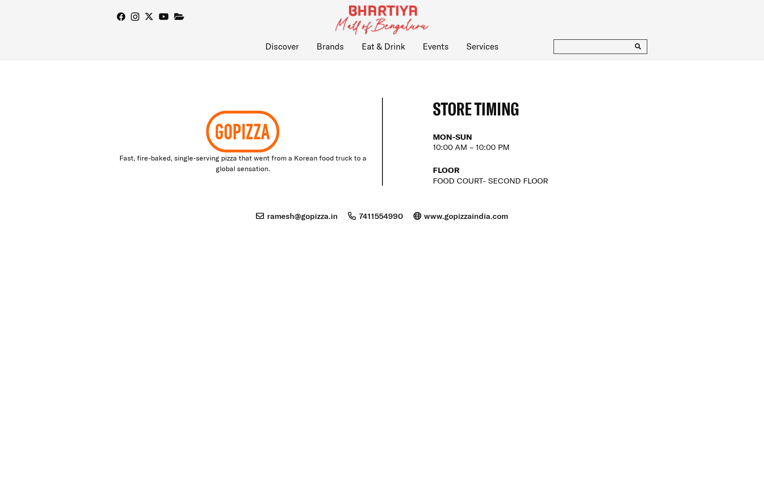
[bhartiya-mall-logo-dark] (382, 21)
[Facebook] (121, 16)
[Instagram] (135, 17)
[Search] (638, 46)
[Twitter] (149, 16)
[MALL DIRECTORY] (179, 16)
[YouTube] (164, 16)
